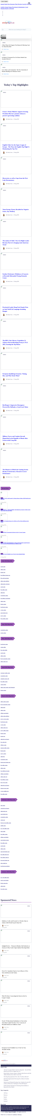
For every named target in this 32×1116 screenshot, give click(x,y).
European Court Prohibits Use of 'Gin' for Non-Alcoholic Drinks (13, 554)
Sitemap (20, 1114)
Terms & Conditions (12, 1114)
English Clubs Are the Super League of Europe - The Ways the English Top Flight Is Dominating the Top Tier (16, 147)
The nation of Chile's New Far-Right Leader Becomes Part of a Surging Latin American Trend (16, 242)
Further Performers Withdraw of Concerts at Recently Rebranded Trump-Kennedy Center (15, 276)
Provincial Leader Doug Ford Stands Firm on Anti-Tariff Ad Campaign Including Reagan (15, 309)
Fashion (5, 1099)
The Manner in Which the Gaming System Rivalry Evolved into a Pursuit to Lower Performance (15, 471)
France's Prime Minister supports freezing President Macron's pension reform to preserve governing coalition (15, 113)
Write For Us (4, 1114)
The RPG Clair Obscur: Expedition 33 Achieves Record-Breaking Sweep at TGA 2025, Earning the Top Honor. (15, 342)
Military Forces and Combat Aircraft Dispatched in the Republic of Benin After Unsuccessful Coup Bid (15, 438)
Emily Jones (6, 49)
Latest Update (4, 1)
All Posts (5, 1093)
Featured (5, 1101)
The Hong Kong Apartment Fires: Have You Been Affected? (16, 1076)
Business (5, 1095)
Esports (5, 1097)
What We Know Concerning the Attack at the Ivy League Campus (13, 532)
